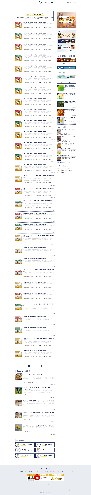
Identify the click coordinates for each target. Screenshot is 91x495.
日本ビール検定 (38, 27)
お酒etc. (62, 471)
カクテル (25, 394)
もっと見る (72, 50)
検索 (75, 2)
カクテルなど (51, 471)
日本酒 (25, 419)
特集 (72, 471)
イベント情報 (20, 471)
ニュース (25, 382)
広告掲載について (42, 484)
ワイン (35, 471)
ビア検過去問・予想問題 (47, 27)
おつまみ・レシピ (31, 382)
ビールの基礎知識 (27, 27)
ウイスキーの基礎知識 (66, 168)
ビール (32, 27)
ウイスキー (40, 471)
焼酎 (45, 471)
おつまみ (57, 471)
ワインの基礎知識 (69, 170)
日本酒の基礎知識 (61, 170)
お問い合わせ (49, 484)
